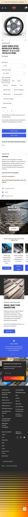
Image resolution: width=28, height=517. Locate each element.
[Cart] (25, 8)
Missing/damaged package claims (6, 419)
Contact (18, 398)
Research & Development (19, 415)
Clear (19, 80)
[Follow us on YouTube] (24, 437)
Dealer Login (5, 397)
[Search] (5, 8)
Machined (5, 80)
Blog (17, 395)
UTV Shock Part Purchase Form (19, 410)
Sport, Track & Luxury (5, 452)
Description (5, 154)
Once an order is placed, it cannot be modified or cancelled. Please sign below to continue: (13, 121)
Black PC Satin (6, 89)
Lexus (3, 448)
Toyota (3, 434)
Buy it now (14, 135)
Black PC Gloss (7, 94)
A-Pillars (7, 268)
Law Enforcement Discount (6, 412)
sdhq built (9, 331)
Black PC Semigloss (19, 89)
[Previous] (2, 40)
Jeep (3, 445)
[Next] (25, 40)
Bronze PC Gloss (7, 103)
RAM (3, 443)
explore (14, 228)
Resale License (5, 400)
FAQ (3, 416)
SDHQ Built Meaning (20, 392)
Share (3, 145)
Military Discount (6, 405)
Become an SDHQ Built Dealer (6, 393)
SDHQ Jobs (18, 403)
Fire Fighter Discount (7, 408)
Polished (5, 85)
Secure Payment (9, 196)
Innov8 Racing (6, 43)
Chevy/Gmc (5, 440)
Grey (21, 85)
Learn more (19, 2)
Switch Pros (18, 268)
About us (18, 401)
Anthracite (13, 85)
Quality (6, 192)
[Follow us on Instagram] (21, 437)
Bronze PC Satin (18, 94)
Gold (13, 80)
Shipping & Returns (9, 188)
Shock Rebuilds (19, 406)
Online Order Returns (7, 403)
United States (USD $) (7, 461)
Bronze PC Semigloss (8, 99)
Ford (3, 437)
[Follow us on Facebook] (17, 437)
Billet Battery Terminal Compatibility (5, 425)
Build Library (5, 456)
